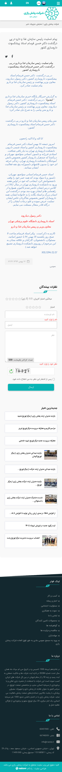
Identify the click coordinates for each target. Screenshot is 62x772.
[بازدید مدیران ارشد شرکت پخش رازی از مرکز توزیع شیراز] (50, 483)
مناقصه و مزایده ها (49, 630)
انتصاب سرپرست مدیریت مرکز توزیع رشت (23, 538)
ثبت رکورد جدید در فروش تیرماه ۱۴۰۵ (40, 525)
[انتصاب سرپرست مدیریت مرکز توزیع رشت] (49, 540)
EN (27, 3)
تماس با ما (52, 615)
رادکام (29, 768)
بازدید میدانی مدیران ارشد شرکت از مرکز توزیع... (36, 469)
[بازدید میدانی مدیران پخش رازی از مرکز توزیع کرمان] (50, 455)
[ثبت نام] (10, 3)
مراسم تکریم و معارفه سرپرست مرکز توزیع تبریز (36, 428)
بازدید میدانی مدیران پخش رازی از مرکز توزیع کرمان (26, 454)
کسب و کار (52, 596)
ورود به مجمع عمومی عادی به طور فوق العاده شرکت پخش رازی (32, 642)
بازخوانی (11, 370)
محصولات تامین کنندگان (46, 620)
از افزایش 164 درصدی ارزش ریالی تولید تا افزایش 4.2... (32, 513)
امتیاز (52, 307)
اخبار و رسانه (51, 601)
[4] (36, 307)
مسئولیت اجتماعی (49, 606)
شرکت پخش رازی (51, 24)
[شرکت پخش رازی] (41, 13)
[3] (33, 307)
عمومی (53, 266)
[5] (39, 307)
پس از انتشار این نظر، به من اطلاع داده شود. (32, 379)
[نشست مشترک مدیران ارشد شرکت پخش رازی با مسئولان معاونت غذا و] (51, 499)
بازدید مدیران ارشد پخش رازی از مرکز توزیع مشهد (36, 416)
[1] (27, 307)
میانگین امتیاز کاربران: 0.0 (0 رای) (36, 299)
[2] (30, 307)
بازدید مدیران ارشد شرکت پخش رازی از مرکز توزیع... (25, 483)
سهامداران (52, 635)
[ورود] (5, 3)
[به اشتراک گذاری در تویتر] (6, 56)
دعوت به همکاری (49, 610)
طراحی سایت (40, 768)
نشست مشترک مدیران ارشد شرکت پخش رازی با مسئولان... (25, 499)
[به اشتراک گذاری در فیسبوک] (12, 56)
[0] (6, 299)
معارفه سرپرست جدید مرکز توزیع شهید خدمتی (37, 440)
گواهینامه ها (51, 625)
